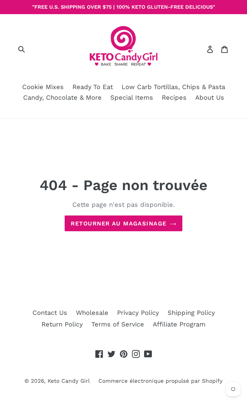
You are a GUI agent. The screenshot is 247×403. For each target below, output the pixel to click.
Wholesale (92, 312)
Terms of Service (117, 324)
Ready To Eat (92, 87)
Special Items (131, 97)
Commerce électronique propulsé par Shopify (160, 381)
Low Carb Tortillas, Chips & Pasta (173, 87)
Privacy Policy (138, 312)
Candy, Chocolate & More (62, 97)
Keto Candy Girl (69, 381)
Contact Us (49, 312)
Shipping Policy (191, 312)
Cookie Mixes (43, 87)
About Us (209, 97)
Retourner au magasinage (118, 223)
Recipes (174, 97)
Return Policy (62, 324)
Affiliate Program (179, 324)
